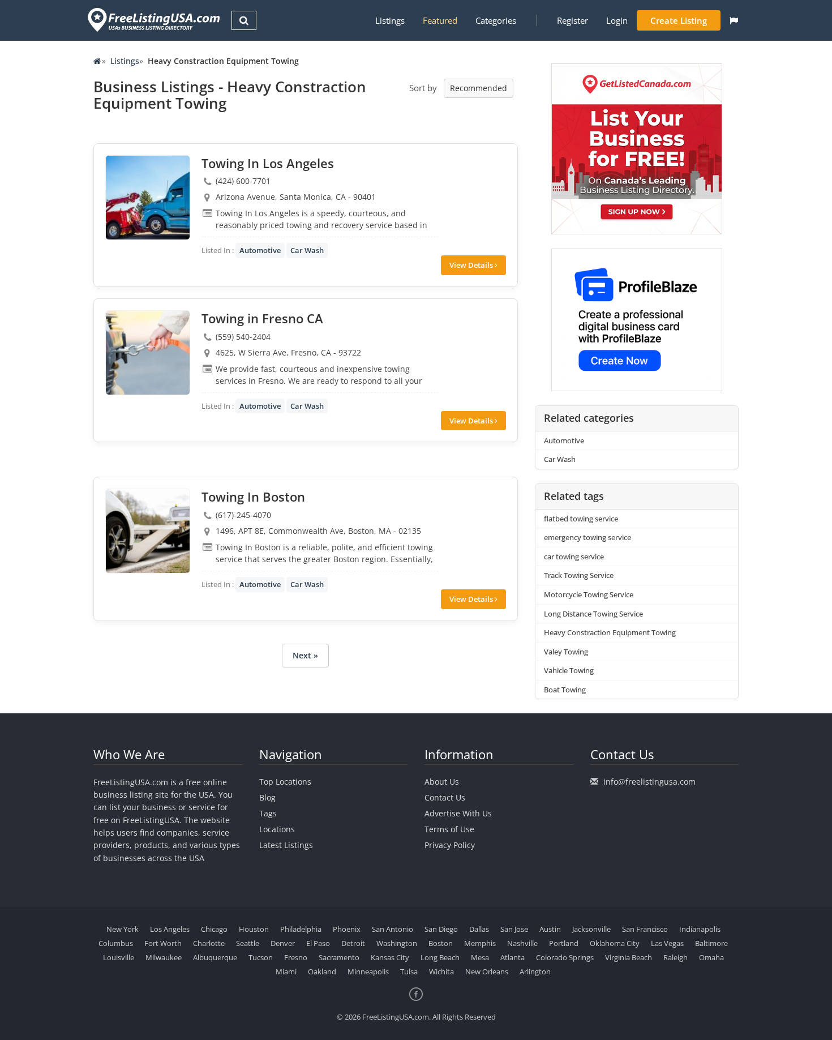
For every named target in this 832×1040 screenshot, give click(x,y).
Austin (550, 929)
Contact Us (444, 797)
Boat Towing (565, 689)
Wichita (441, 971)
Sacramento (339, 957)
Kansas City (390, 957)
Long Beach (440, 957)
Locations (277, 829)
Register (572, 20)
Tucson (260, 957)
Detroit (353, 943)
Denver (283, 943)
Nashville (522, 943)
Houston (254, 929)
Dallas (479, 929)
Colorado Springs (565, 957)
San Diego (441, 929)
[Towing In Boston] (148, 531)
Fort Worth (163, 943)
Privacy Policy (449, 845)
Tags (268, 813)
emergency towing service (587, 537)
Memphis (480, 943)
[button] (734, 20)
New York (122, 929)
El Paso (318, 943)
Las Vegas (667, 943)
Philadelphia (300, 929)
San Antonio (392, 929)
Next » (305, 655)
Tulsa (409, 971)
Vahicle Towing (569, 670)
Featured (440, 20)
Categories (495, 20)
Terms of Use (449, 829)
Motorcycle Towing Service (588, 594)
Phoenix (347, 929)
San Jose (514, 929)
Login (617, 20)
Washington (396, 943)
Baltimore (711, 943)
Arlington (535, 971)
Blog (267, 797)
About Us (441, 781)
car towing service (574, 556)
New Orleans (486, 971)
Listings (390, 20)
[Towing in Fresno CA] (148, 353)
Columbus (115, 943)
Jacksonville (591, 929)
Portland (563, 943)
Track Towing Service (579, 575)
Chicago (214, 929)
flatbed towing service (581, 518)
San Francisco (645, 929)
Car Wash (307, 250)
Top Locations (285, 781)
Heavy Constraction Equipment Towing (610, 632)
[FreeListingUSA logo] (152, 19)
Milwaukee (163, 957)
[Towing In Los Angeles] (148, 197)
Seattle (247, 943)
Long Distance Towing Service (593, 614)
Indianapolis (700, 929)
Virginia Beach (628, 957)
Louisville (118, 957)
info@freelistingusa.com (649, 781)
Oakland (322, 971)
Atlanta (512, 957)
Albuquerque (215, 957)
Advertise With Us (458, 813)
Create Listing (678, 20)
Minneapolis (368, 971)
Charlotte (209, 943)
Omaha (711, 957)
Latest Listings (286, 845)
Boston (440, 943)
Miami (286, 971)
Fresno (295, 957)
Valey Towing (566, 652)
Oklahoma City (615, 943)
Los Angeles (170, 929)
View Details (472, 265)
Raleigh (675, 957)
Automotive (260, 250)
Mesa (480, 957)
